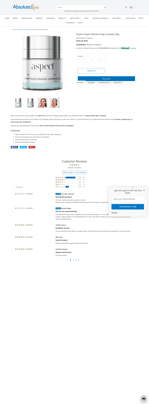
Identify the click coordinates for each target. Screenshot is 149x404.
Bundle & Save (26, 18)
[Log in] (126, 7)
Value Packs (130, 18)
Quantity (80, 56)
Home (7, 18)
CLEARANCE (70, 23)
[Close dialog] (144, 190)
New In (15, 18)
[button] (18, 103)
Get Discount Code (127, 206)
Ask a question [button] (81, 172)
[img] (19, 194)
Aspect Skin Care (21, 29)
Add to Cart (91, 71)
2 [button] (73, 260)
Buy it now (106, 79)
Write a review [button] (68, 172)
